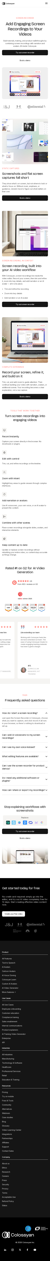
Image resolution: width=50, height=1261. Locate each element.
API (3, 1042)
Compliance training (10, 1017)
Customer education (10, 1013)
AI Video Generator (10, 988)
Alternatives (7, 1109)
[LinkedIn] (5, 1250)
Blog (4, 1121)
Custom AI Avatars (9, 984)
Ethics (4, 1168)
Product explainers (10, 1030)
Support (5, 1147)
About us (5, 1163)
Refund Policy (8, 1201)
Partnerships (7, 1138)
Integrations (7, 1134)
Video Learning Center (11, 1130)
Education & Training (10, 1080)
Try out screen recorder (25, 52)
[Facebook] (27, 1250)
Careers (5, 1176)
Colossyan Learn (9, 979)
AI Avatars (6, 967)
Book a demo (25, 60)
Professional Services (11, 1071)
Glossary (5, 1126)
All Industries (7, 1054)
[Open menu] (46, 3)
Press (4, 1180)
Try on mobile (8, 1096)
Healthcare (6, 1067)
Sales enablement (9, 1021)
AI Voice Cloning (9, 975)
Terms (4, 1193)
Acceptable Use (9, 1197)
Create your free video (13, 914)
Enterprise (6, 1038)
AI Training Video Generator (14, 1034)
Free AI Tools (7, 1101)
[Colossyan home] (22, 3)
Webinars (6, 1113)
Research (6, 1172)
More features (9, 992)
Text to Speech (8, 963)
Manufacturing (8, 1059)
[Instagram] (12, 1250)
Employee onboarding (11, 1009)
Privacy (5, 1189)
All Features (7, 959)
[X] (20, 1250)
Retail (4, 1075)
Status (4, 1205)
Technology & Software (12, 1063)
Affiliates (5, 1142)
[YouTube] (35, 1250)
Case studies (7, 1117)
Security (5, 1184)
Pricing (5, 1092)
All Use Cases (8, 1005)
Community (6, 1105)
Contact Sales (8, 1151)
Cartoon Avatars (9, 971)
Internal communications (12, 1026)
